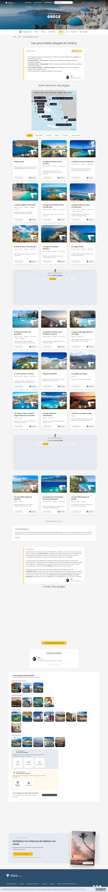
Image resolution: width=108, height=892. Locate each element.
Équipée (57, 135)
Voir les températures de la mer (54, 521)
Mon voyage (83, 32)
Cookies (21, 884)
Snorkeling (65, 135)
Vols (67, 32)
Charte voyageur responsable (65, 884)
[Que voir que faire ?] (16, 702)
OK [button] (101, 889)
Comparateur (49, 2)
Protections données (33, 884)
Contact (44, 884)
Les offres (74, 32)
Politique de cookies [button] (79, 889)
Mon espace (88, 2)
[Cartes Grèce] (38, 702)
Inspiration (28, 2)
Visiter (43, 32)
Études (52, 884)
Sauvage (48, 135)
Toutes (29, 135)
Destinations (38, 2)
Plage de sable (39, 135)
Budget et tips (27, 32)
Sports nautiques (76, 135)
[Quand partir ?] (27, 688)
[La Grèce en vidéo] (49, 702)
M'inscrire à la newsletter (22, 854)
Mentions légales (11, 884)
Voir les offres (54, 20)
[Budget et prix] (16, 688)
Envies (61, 32)
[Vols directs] (38, 688)
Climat (36, 32)
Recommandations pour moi (49, 795)
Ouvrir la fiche (18, 177)
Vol (73, 279)
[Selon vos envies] (27, 702)
